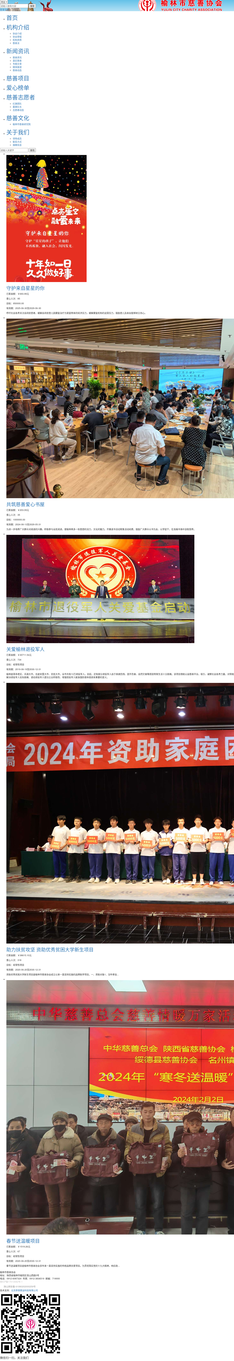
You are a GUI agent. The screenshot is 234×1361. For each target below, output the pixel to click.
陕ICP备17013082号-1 (11, 1281)
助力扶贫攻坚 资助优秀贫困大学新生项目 (50, 949)
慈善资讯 (17, 57)
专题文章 (17, 63)
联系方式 (17, 141)
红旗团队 (17, 103)
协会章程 (17, 36)
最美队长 (17, 106)
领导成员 (17, 138)
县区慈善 (17, 60)
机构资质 (17, 39)
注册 (6, 9)
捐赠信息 (17, 144)
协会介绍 (17, 33)
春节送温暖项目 (23, 1240)
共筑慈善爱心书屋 (25, 504)
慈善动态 (17, 70)
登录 (2, 9)
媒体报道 (17, 67)
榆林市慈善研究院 (22, 124)
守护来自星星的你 (25, 287)
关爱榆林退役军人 (25, 649)
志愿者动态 (18, 109)
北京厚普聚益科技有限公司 (24, 1290)
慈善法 (16, 43)
